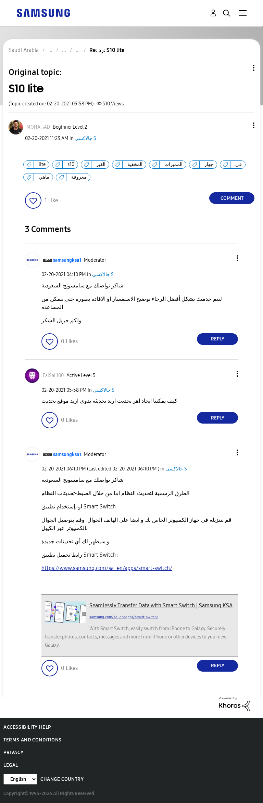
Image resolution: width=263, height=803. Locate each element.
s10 (70, 164)
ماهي (44, 177)
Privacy (13, 752)
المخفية (134, 164)
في (238, 164)
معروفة (79, 177)
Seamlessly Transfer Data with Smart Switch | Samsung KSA (161, 605)
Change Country (62, 779)
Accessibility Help (27, 727)
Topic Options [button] (242, 68)
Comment (232, 198)
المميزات (173, 164)
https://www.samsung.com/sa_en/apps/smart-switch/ (106, 568)
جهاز (208, 164)
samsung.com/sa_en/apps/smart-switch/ (123, 617)
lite (42, 164)
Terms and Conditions (32, 740)
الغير (100, 164)
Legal (10, 765)
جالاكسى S (85, 138)
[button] (242, 125)
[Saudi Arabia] (43, 12)
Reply (217, 339)
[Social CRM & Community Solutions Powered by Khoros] (234, 703)
